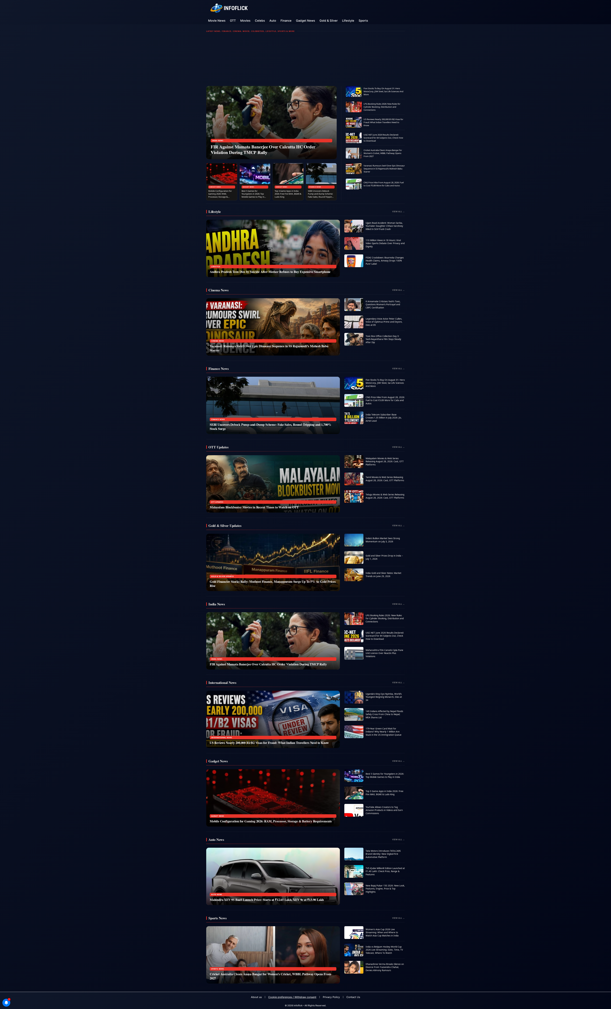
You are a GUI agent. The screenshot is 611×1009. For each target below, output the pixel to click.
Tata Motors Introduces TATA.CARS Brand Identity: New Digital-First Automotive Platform (383, 854)
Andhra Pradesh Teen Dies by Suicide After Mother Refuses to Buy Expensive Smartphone (270, 271)
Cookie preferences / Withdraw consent (292, 997)
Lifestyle (348, 20)
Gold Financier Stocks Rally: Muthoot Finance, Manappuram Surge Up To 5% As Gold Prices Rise (273, 583)
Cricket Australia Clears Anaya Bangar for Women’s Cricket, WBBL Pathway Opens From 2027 (383, 153)
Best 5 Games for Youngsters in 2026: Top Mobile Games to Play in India (253, 195)
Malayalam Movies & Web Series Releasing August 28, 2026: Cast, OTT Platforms (385, 461)
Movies (245, 20)
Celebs (260, 20)
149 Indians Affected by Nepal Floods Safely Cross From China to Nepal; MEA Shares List (384, 714)
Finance (286, 20)
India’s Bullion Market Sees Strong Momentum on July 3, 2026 (383, 540)
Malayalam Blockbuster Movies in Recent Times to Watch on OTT (254, 507)
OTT (233, 20)
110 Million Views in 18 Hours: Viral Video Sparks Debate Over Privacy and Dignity (385, 243)
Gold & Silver (329, 20)
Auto (272, 20)
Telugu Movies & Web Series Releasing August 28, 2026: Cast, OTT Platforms (385, 496)
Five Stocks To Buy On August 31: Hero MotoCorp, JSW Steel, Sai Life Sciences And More (383, 91)
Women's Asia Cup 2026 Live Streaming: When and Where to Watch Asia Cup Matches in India (382, 932)
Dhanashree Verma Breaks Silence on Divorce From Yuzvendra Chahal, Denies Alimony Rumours (385, 967)
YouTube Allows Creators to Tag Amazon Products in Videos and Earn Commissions (384, 810)
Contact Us (353, 997)
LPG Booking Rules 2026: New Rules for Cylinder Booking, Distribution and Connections (382, 106)
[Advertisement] (305, 59)
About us (256, 997)
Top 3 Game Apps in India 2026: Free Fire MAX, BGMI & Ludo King (288, 193)
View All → (398, 211)
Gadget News (305, 20)
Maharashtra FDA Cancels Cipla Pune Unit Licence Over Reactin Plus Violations (384, 653)
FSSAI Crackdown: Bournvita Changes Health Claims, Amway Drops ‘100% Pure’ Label (385, 260)
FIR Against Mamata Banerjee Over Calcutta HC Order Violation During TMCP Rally (263, 149)
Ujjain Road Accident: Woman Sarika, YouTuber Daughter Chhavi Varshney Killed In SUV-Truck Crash (384, 226)
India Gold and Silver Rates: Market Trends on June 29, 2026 (383, 575)
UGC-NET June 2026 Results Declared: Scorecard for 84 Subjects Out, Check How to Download (383, 137)
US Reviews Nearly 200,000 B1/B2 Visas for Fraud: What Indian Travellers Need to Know (383, 122)
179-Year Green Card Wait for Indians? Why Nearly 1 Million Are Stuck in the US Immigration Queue (383, 731)
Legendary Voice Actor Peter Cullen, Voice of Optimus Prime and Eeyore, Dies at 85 (384, 321)
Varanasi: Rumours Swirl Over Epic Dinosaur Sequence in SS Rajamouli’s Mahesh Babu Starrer (384, 168)
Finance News (315, 187)
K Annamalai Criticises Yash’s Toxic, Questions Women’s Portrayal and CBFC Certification (383, 304)
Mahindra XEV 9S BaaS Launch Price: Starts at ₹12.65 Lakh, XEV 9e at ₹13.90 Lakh (267, 899)
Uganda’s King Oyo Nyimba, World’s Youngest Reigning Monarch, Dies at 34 (384, 697)
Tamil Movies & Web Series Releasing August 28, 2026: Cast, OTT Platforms (385, 479)
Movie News (216, 20)
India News (217, 140)
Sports (363, 20)
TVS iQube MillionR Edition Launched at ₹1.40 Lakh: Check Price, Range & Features (385, 871)
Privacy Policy (331, 997)
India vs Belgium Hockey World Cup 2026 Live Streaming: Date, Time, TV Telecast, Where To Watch (384, 949)
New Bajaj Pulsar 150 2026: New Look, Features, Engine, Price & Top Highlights (385, 888)
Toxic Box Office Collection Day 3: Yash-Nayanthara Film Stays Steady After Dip (383, 339)
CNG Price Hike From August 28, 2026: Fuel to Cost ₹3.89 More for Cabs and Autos (384, 184)
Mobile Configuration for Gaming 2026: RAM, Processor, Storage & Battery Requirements (220, 195)
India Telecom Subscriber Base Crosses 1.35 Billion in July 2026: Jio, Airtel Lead (384, 417)
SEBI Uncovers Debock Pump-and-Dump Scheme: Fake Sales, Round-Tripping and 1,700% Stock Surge (320, 195)
